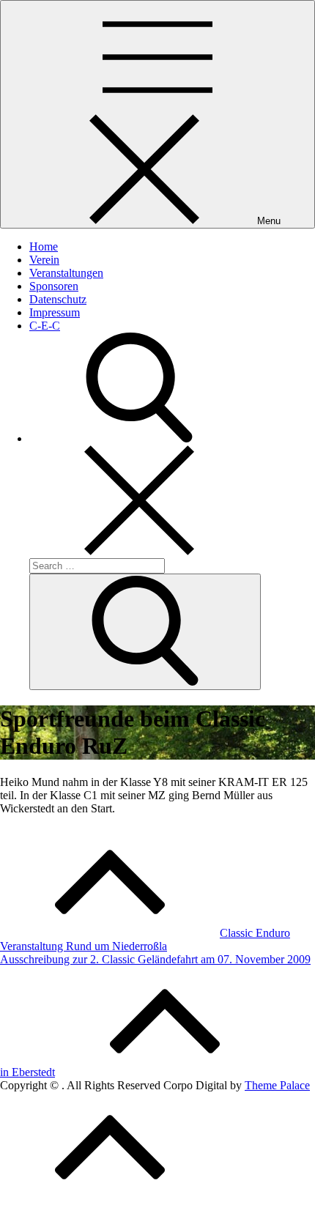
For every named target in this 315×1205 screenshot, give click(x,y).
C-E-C (44, 325)
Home (43, 246)
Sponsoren (53, 286)
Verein (44, 259)
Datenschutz (57, 299)
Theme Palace (277, 1085)
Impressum (54, 312)
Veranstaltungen (66, 273)
